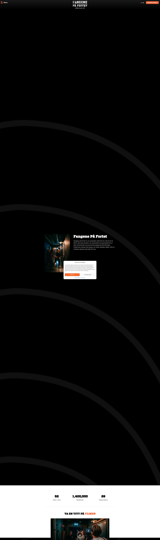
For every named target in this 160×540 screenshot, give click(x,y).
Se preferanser (87, 274)
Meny (6, 2)
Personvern (83, 277)
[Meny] (2, 2)
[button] (80, 535)
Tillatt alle (72, 274)
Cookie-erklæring (77, 277)
